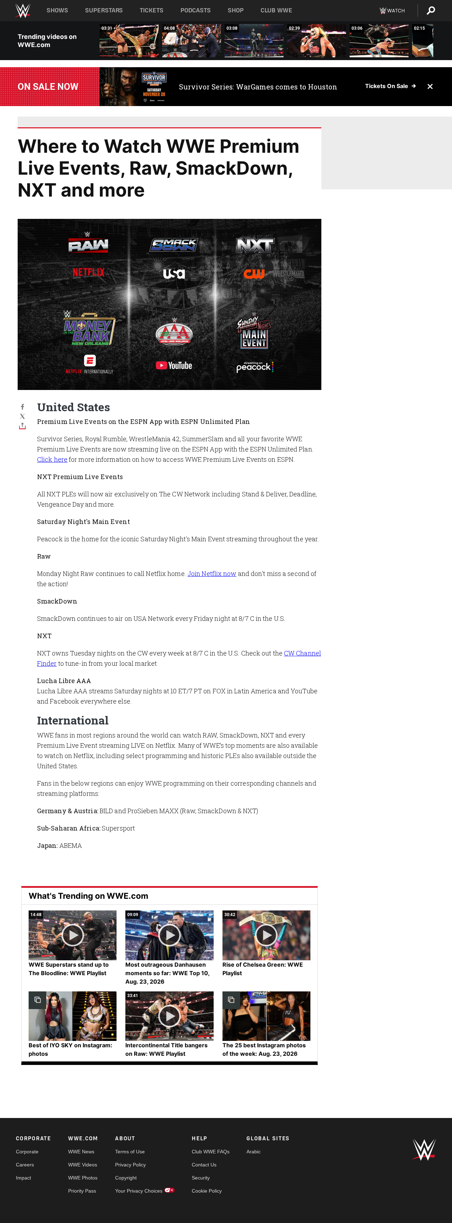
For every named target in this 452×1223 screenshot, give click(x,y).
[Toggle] (22, 425)
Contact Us (204, 1164)
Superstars (104, 10)
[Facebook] (22, 406)
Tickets (151, 10)
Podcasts (195, 10)
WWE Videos (82, 1164)
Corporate (27, 1151)
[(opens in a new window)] (134, 86)
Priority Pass (82, 1191)
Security (201, 1178)
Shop (236, 10)
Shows (57, 10)
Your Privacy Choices (138, 1191)
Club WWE (276, 10)
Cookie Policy (207, 1191)
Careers (25, 1164)
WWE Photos (82, 1178)
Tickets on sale (386, 86)
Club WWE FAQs (211, 1151)
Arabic (253, 1151)
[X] (22, 416)
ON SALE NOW (48, 86)
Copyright (126, 1178)
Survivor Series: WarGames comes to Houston (258, 86)
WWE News (81, 1151)
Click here (52, 459)
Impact (23, 1178)
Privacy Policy (130, 1164)
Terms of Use (130, 1151)
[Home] (22, 11)
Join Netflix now (212, 573)
